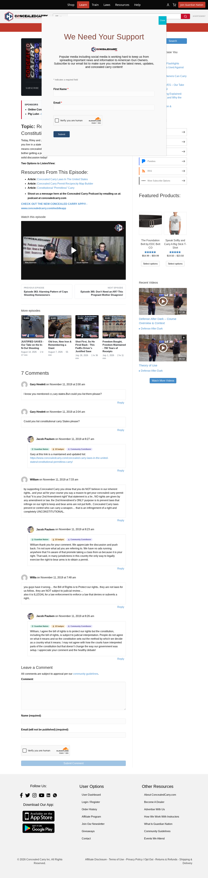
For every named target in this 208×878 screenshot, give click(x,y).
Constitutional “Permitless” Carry (55, 187)
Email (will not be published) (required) (44, 729)
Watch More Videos (163, 380)
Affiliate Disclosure (96, 859)
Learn (83, 5)
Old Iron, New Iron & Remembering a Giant (60, 345)
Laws (107, 5)
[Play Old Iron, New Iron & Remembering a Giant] (66, 334)
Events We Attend (154, 838)
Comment (27, 679)
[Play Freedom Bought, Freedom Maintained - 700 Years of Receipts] (120, 334)
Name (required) (31, 715)
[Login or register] (168, 4)
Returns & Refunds (166, 859)
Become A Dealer (154, 802)
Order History (89, 809)
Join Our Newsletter (93, 824)
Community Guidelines (157, 831)
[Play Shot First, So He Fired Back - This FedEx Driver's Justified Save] (93, 334)
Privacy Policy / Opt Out (139, 859)
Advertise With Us (154, 809)
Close (162, 20)
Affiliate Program (91, 816)
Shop (70, 5)
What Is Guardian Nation (158, 824)
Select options (150, 263)
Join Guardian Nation (191, 4)
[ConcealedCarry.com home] (26, 16)
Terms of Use (116, 859)
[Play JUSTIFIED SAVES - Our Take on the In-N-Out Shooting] (39, 334)
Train (95, 5)
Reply (120, 402)
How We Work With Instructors (161, 816)
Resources (122, 5)
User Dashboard (91, 794)
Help (137, 5)
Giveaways (88, 831)
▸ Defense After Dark (151, 328)
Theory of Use (148, 365)
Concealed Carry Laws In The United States (62, 179)
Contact (86, 838)
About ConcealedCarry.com (160, 794)
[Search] (185, 16)
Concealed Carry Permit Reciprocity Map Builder (65, 183)
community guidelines (85, 673)
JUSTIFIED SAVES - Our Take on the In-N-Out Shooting (32, 345)
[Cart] (174, 4)
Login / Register (91, 802)
